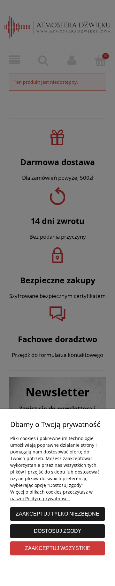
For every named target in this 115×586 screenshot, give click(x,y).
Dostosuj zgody (57, 531)
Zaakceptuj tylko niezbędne (57, 514)
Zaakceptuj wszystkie (57, 548)
